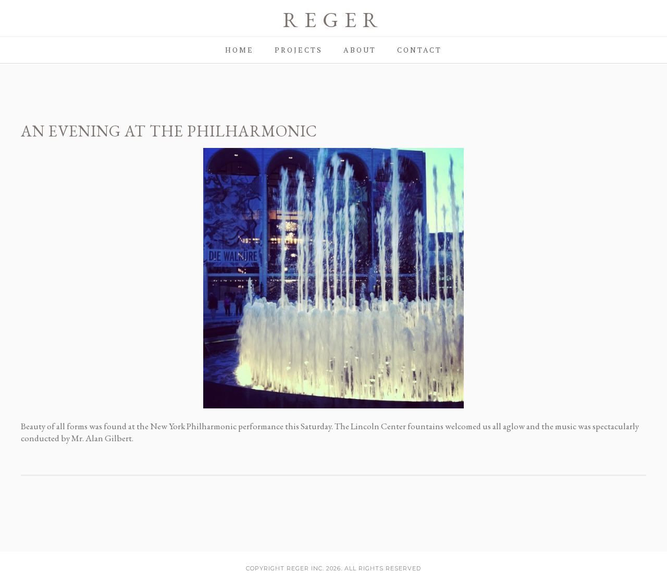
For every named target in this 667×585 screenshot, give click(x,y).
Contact (419, 50)
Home (239, 50)
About (359, 50)
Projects (299, 50)
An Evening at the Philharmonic (169, 131)
